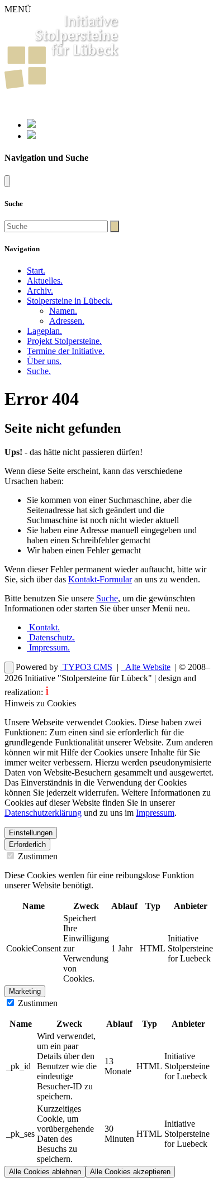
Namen (63, 310)
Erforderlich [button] (27, 844)
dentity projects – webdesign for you (111, 692)
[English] (31, 136)
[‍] (114, 226)
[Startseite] (62, 85)
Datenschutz (51, 637)
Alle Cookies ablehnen (45, 1171)
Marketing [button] (25, 991)
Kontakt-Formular (100, 579)
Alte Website (146, 667)
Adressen (66, 321)
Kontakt (43, 627)
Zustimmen (37, 856)
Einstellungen (31, 833)
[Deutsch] (31, 125)
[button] (69, 300)
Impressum (48, 647)
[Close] (7, 181)
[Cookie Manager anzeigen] (8, 667)
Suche (107, 598)
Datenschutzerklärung (43, 812)
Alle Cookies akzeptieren (130, 1171)
